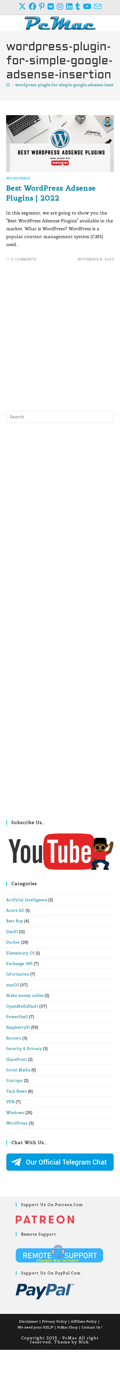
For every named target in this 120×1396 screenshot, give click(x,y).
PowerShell (17, 1016)
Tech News (16, 1091)
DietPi (12, 931)
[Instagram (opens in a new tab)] (61, 6)
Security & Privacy (24, 1048)
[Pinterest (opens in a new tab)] (43, 6)
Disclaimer (28, 1321)
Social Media (18, 1070)
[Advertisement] (60, 339)
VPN (10, 1101)
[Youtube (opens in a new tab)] (88, 6)
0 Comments (23, 259)
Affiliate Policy (84, 1321)
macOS (12, 984)
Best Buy (14, 920)
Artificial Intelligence (26, 899)
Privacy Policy (54, 1321)
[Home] (8, 84)
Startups (14, 1080)
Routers (13, 1038)
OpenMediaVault (22, 1006)
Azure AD (15, 910)
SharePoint (16, 1059)
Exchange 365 (19, 963)
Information (17, 974)
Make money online (24, 995)
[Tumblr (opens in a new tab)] (79, 6)
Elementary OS (20, 953)
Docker (13, 942)
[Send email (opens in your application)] (97, 6)
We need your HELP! (35, 1327)
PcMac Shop (67, 1327)
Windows (15, 1112)
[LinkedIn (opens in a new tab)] (70, 6)
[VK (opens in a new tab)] (52, 6)
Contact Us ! (92, 1327)
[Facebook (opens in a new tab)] (34, 6)
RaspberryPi (18, 1027)
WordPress (18, 178)
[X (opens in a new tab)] (24, 6)
